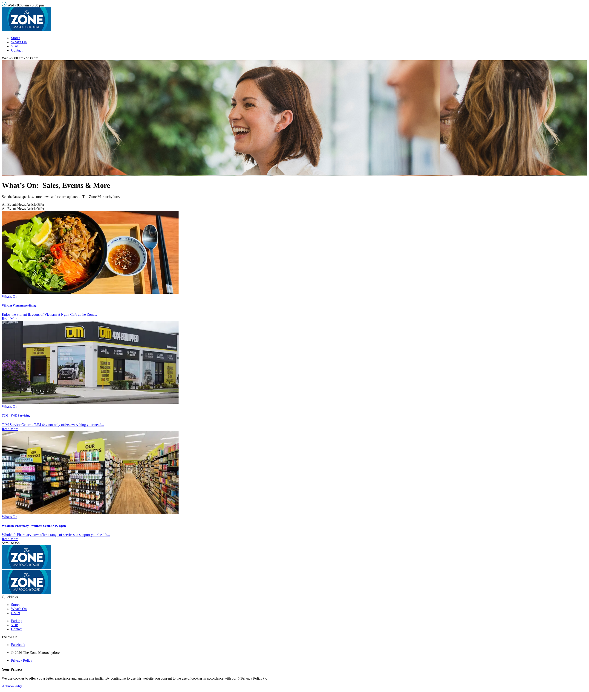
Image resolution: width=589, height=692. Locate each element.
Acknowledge (12, 686)
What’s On (19, 42)
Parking (16, 621)
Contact (16, 50)
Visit (14, 46)
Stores (15, 38)
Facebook (18, 645)
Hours (15, 613)
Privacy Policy (21, 660)
